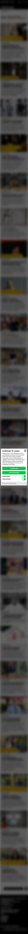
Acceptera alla (14, 468)
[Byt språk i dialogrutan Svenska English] (25, 451)
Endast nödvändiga (14, 472)
